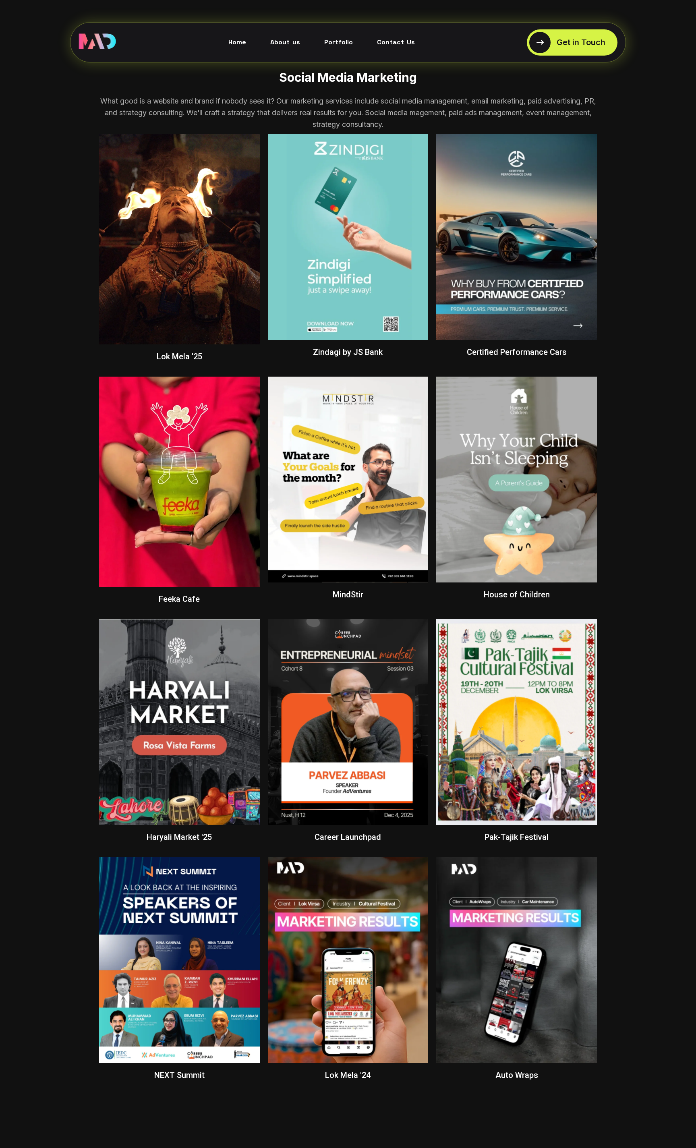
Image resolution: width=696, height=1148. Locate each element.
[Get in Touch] (572, 42)
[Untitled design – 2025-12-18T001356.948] (97, 42)
